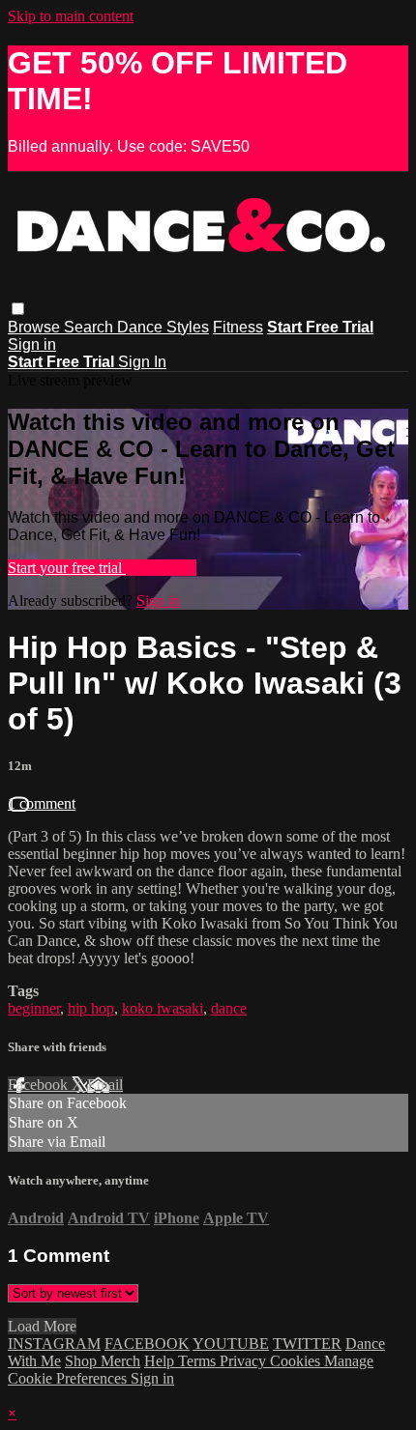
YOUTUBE (231, 1343)
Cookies (297, 1361)
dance (229, 1008)
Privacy (245, 1361)
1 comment (41, 803)
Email (105, 1084)
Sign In (142, 362)
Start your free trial (67, 567)
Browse (36, 327)
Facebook (40, 1084)
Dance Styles (163, 327)
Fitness (238, 327)
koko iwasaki (162, 1008)
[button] (18, 308)
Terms (199, 1361)
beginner (34, 1008)
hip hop (91, 1008)
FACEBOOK (147, 1343)
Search (90, 327)
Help (161, 1361)
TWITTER (307, 1343)
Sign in (32, 344)
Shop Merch (102, 1361)
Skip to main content (71, 16)
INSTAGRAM (54, 1343)
